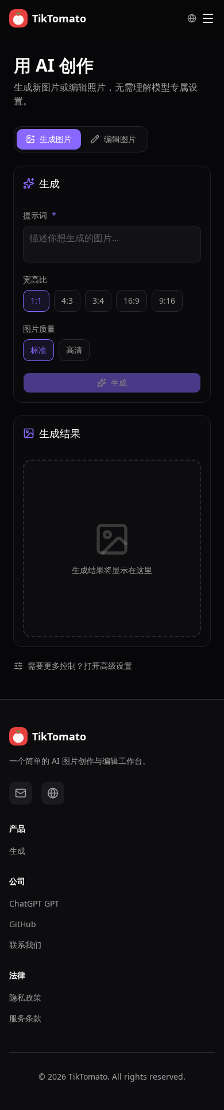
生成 (17, 850)
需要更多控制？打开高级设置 (80, 665)
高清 (74, 349)
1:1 (36, 300)
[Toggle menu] (208, 18)
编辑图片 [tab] (120, 139)
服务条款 (25, 1018)
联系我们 (25, 944)
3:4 (98, 300)
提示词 (39, 215)
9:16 (167, 300)
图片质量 (39, 328)
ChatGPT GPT (34, 903)
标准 (38, 349)
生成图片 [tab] (56, 139)
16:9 (131, 300)
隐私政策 (25, 997)
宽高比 (35, 279)
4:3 (67, 300)
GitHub (22, 924)
